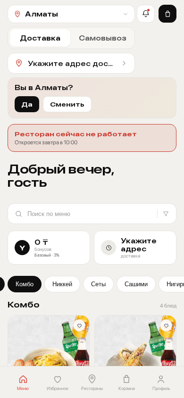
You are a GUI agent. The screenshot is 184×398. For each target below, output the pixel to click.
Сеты (98, 284)
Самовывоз (102, 38)
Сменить (67, 104)
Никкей (62, 284)
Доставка (40, 38)
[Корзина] (167, 14)
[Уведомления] (146, 14)
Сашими (136, 284)
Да (27, 104)
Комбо (24, 284)
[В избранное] (79, 325)
